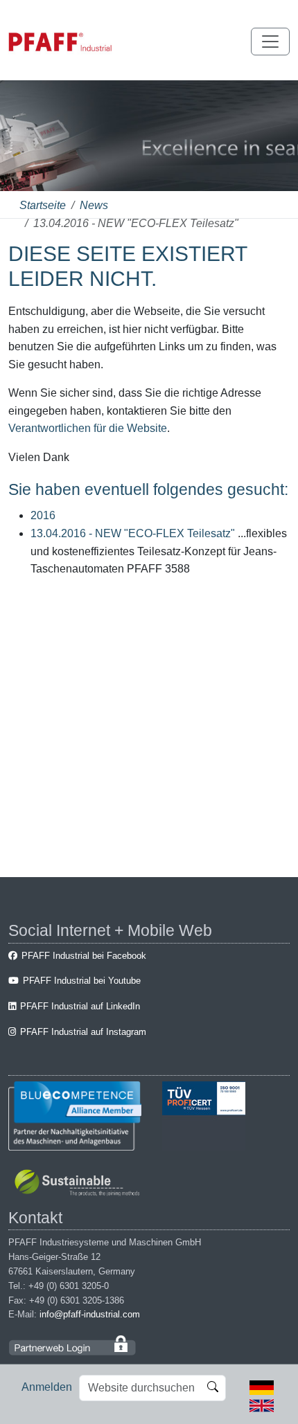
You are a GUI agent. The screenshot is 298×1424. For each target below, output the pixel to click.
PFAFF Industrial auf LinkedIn (80, 1006)
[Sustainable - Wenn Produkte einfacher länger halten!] (79, 1184)
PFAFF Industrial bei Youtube (82, 980)
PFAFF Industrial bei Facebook (83, 955)
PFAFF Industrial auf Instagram (83, 1032)
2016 (42, 515)
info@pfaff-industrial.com (90, 1314)
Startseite (42, 205)
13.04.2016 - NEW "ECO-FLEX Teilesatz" (132, 533)
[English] (261, 1404)
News (94, 205)
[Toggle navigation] (270, 41)
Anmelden (46, 1387)
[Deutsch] (261, 1387)
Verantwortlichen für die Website (87, 428)
